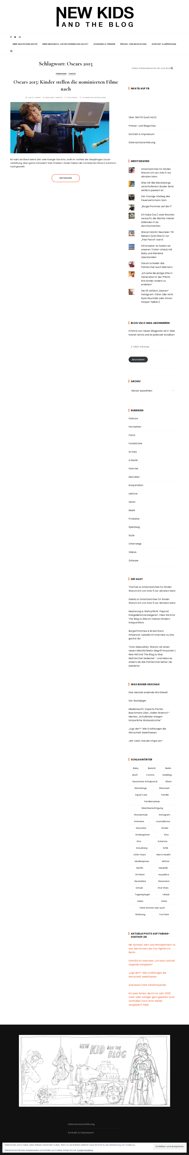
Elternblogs (141, 788)
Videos (72, 74)
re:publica (163, 874)
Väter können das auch (152, 907)
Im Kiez (133, 452)
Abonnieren (138, 359)
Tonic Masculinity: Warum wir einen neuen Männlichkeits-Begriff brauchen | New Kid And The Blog (152, 650)
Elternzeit (164, 788)
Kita (139, 841)
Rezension (164, 881)
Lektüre (133, 493)
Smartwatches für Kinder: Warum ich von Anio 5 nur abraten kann (156, 172)
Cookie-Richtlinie (85, 1150)
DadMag (167, 774)
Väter (164, 901)
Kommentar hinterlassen (94, 97)
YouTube (164, 914)
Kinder (165, 828)
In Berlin (133, 460)
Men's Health (164, 854)
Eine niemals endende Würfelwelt (148, 692)
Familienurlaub (152, 801)
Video (140, 901)
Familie (165, 794)
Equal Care (141, 794)
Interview (139, 821)
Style (132, 535)
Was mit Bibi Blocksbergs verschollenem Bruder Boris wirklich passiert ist (157, 186)
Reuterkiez (140, 881)
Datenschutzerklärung (142, 142)
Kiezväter (134, 477)
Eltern (169, 781)
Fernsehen (61, 74)
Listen (132, 502)
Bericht (152, 768)
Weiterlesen (65, 178)
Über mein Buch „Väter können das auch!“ (65, 44)
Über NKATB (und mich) (25, 44)
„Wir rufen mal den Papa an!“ (146, 741)
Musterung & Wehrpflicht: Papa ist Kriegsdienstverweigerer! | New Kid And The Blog (152, 615)
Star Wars (163, 887)
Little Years (140, 854)
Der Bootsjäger (137, 700)
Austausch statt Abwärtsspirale (147, 985)
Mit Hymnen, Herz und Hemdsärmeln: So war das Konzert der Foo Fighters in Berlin (152, 948)
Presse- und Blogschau (133, 44)
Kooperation (136, 485)
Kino (166, 834)
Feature (133, 418)
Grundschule (141, 814)
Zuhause (133, 560)
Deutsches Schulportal (144, 781)
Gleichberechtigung (152, 808)
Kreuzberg (141, 847)
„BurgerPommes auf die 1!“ (156, 206)
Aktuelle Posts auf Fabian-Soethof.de (150, 935)
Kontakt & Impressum (164, 44)
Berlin (168, 768)
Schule (139, 887)
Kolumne (162, 841)
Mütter (165, 861)
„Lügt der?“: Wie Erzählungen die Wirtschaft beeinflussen (147, 730)
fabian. (74, 97)
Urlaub (166, 894)
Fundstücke (135, 443)
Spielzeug (134, 527)
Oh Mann (140, 874)
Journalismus (163, 821)
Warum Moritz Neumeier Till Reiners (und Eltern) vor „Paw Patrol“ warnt (157, 235)
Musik (132, 510)
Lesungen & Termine (104, 44)
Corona (150, 774)
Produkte (134, 518)
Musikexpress (142, 861)
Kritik (165, 847)
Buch (135, 774)
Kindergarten (143, 834)
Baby (136, 768)
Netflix (139, 867)
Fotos (132, 435)
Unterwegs (135, 543)
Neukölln (163, 867)
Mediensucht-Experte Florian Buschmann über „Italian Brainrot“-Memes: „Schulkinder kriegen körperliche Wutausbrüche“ (149, 714)
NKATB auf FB (140, 88)
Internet (133, 468)
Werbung (140, 914)
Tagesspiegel (142, 894)
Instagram (164, 814)
